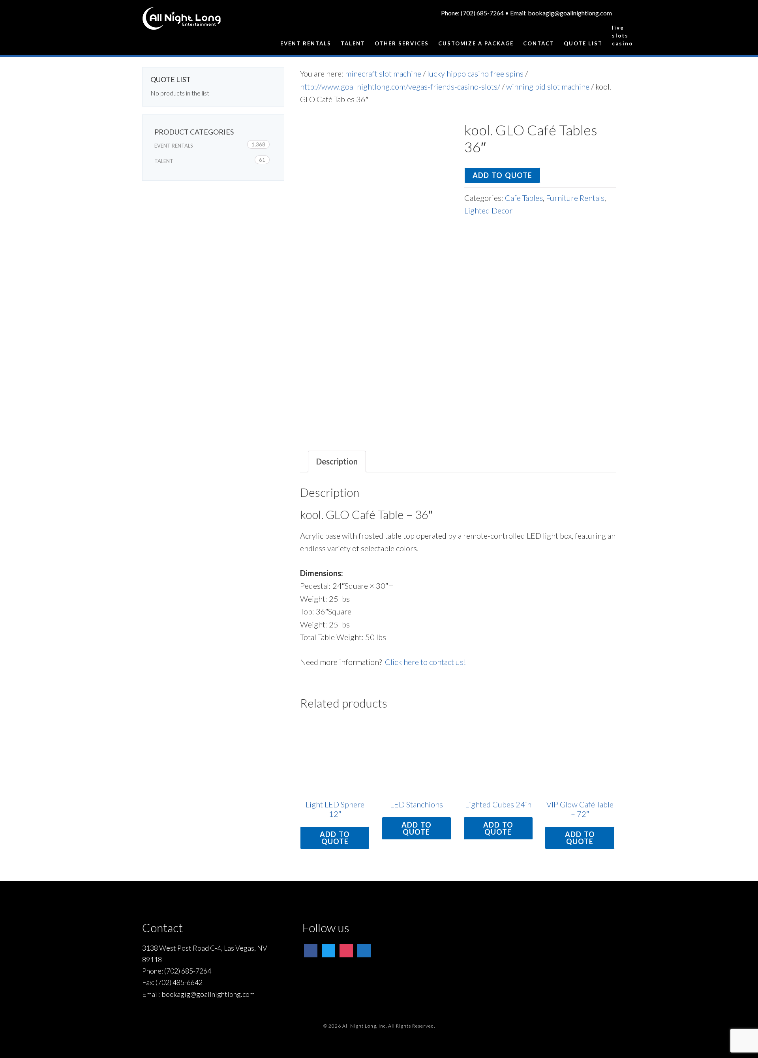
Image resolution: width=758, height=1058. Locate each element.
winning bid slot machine (547, 86)
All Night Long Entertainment (181, 22)
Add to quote (502, 175)
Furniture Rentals (575, 197)
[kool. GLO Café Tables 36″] (376, 197)
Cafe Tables (524, 197)
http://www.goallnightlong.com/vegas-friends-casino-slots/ (400, 86)
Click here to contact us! (425, 662)
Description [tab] (337, 461)
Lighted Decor (488, 210)
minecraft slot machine (383, 73)
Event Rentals (173, 145)
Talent (163, 161)
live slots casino (614, 35)
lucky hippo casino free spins (475, 73)
